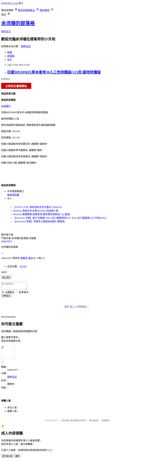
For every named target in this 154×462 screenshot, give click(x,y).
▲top (4, 271)
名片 (9, 59)
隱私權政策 (94, 420)
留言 (30, 258)
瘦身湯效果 (13, 195)
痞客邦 (24, 258)
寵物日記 (26, 46)
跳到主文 (6, 31)
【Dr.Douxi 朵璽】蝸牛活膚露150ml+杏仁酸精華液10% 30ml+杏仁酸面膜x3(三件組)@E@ (60, 218)
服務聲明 (105, 420)
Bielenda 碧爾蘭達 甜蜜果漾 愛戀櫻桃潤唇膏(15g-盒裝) (41, 214)
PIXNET (54, 420)
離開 (17, 456)
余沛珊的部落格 (18, 23)
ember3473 (6, 241)
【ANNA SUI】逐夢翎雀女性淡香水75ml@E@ (37, 207)
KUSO (23, 266)
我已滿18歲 (7, 456)
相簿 (9, 52)
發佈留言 (6, 296)
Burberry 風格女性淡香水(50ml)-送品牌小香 (35, 210)
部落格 (10, 56)
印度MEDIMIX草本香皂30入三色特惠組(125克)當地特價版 (54, 72)
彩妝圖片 (6, 106)
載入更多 (6, 277)
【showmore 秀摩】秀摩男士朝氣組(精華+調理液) (39, 221)
